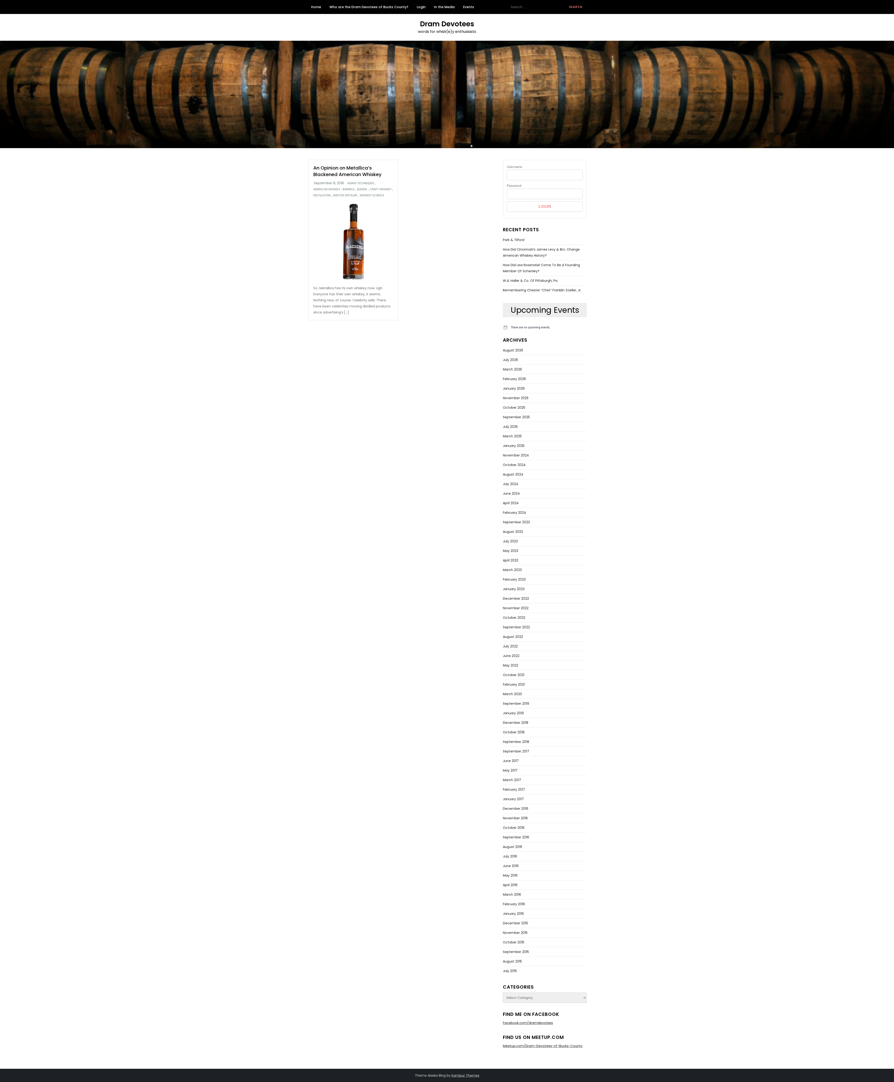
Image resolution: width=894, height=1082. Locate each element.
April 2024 (511, 503)
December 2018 (515, 722)
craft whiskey (380, 189)
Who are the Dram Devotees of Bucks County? (368, 7)
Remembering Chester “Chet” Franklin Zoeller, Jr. (542, 290)
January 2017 (513, 799)
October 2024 (514, 465)
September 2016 (516, 837)
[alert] (545, 327)
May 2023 (510, 550)
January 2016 (513, 913)
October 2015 (513, 942)
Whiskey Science (372, 195)
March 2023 (512, 570)
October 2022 (514, 617)
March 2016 (512, 894)
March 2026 (512, 369)
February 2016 (514, 904)
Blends (362, 189)
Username (514, 167)
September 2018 (516, 741)
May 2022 (510, 665)
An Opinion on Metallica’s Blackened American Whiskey (347, 171)
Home (316, 7)
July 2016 (510, 856)
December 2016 (515, 808)
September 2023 (516, 522)
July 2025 (510, 426)
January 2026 (514, 388)
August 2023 (513, 531)
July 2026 (510, 359)
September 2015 (516, 951)
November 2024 (516, 455)
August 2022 (513, 636)
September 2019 (516, 703)
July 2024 (510, 484)
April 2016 (510, 885)
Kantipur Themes (465, 1075)
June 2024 (511, 493)
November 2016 (515, 818)
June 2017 (511, 761)
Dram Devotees (447, 24)
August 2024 (513, 474)
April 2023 (510, 560)
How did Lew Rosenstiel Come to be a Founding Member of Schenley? (541, 268)
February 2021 (514, 684)
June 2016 (511, 866)
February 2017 (514, 789)
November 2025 (515, 398)
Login (421, 7)
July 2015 (510, 971)
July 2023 (510, 541)
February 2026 (514, 379)
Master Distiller (345, 195)
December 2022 (516, 598)
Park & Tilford (513, 240)
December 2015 (515, 923)
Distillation (322, 195)
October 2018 (514, 732)
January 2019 (513, 713)
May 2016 (510, 875)
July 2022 (510, 646)
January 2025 (514, 445)
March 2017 (512, 780)
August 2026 (513, 350)
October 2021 (513, 675)
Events (468, 7)
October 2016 (514, 827)
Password (514, 185)
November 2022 (515, 608)
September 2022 (516, 627)
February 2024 (514, 512)
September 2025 (516, 417)
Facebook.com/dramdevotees (528, 1023)
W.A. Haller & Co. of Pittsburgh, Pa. (530, 280)
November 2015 (515, 932)
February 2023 (514, 579)
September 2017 (516, 751)
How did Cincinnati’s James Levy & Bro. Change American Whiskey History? (541, 252)
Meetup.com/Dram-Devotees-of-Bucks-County (542, 1046)
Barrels (349, 189)
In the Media (444, 7)
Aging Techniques (360, 183)
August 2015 (512, 961)
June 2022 (511, 655)
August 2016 (512, 846)
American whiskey (326, 189)
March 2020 (512, 694)
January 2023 (514, 589)
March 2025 (512, 436)
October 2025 (514, 407)
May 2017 (510, 770)
